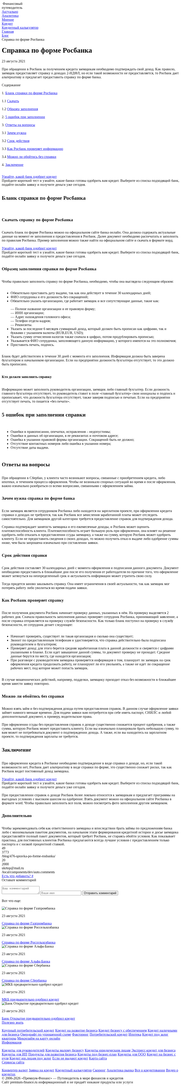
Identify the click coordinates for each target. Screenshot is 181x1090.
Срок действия (18, 141)
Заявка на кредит (41, 1070)
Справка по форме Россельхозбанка (28, 942)
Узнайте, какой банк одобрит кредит (29, 176)
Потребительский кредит (109, 1034)
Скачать (13, 101)
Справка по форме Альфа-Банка (26, 961)
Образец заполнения (22, 109)
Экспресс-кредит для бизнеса (153, 1050)
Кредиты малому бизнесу (64, 1050)
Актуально (10, 11)
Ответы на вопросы (20, 125)
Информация (11, 1042)
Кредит (7, 23)
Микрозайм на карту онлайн (38, 1038)
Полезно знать (12, 1022)
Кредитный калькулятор (20, 27)
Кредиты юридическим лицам (107, 1050)
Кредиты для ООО (132, 1054)
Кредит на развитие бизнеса (76, 1030)
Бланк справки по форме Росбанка (31, 93)
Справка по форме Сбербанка (24, 980)
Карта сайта (98, 1058)
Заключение (14, 165)
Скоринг (99, 1070)
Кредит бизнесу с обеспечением (122, 1030)
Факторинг (80, 1034)
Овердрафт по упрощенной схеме (45, 1034)
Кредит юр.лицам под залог (30, 1058)
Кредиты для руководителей (23, 1050)
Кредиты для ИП (14, 1054)
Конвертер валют (15, 1070)
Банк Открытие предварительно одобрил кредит (38, 1018)
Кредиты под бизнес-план (97, 1054)
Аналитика (10, 15)
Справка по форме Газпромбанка (27, 923)
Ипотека (134, 1034)
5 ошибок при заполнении (25, 117)
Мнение (8, 19)
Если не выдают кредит (70, 1058)
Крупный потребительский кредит (28, 1030)
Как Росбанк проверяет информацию (35, 149)
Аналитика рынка (120, 1070)
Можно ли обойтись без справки (31, 157)
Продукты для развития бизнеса (52, 1054)
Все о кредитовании (150, 1070)
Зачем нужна (16, 133)
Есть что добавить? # (17, 876)
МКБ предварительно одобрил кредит (30, 999)
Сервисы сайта (13, 1062)
